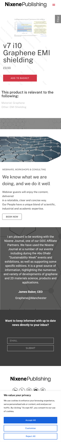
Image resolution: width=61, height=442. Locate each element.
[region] (30, 416)
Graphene (19, 102)
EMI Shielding (18, 107)
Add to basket (20, 78)
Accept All (30, 420)
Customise (30, 428)
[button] (54, 5)
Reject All (30, 436)
